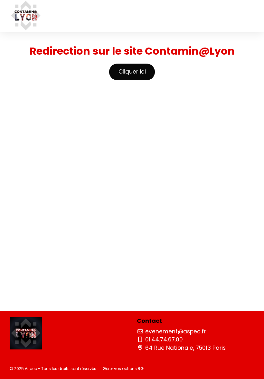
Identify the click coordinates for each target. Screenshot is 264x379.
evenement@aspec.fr (175, 331)
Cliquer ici (132, 71)
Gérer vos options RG (123, 368)
